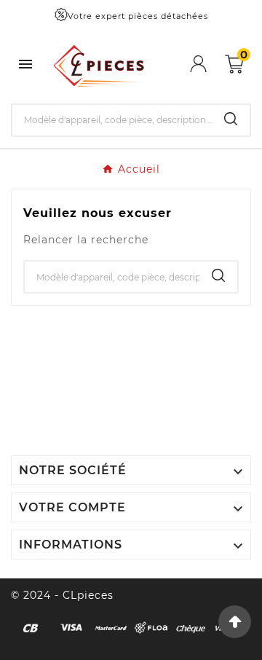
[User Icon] (207, 63)
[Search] (230, 118)
